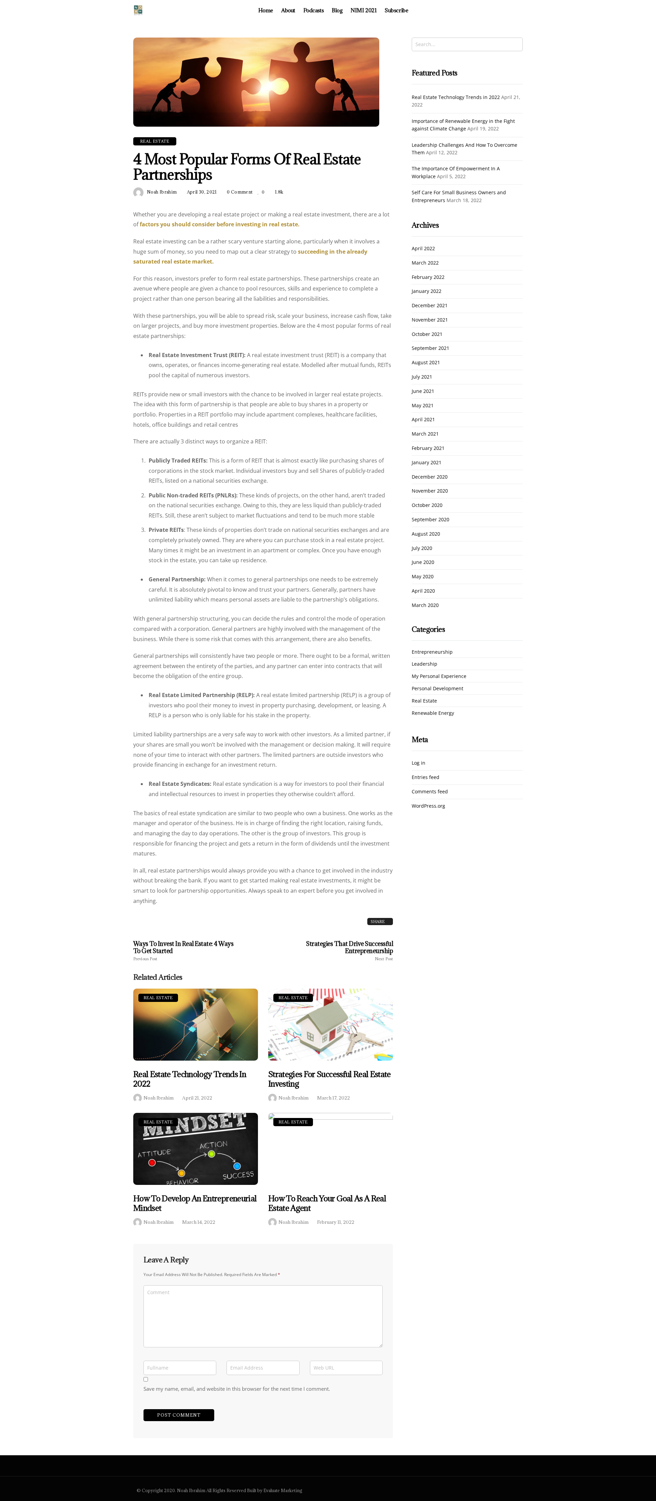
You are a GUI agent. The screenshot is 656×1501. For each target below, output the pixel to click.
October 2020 (427, 505)
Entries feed (425, 777)
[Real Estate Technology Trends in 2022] (195, 1025)
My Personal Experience (439, 676)
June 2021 (423, 391)
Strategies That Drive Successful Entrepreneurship (349, 950)
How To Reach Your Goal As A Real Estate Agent (327, 1203)
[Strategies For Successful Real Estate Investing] (330, 1025)
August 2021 (426, 363)
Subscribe (396, 10)
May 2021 (423, 406)
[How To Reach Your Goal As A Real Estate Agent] (330, 1149)
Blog (337, 10)
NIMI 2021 (364, 10)
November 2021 (430, 320)
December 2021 (430, 306)
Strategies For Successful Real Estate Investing (329, 1079)
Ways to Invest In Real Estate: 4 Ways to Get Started (183, 950)
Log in (418, 763)
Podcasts (313, 10)
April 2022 (423, 249)
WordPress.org (428, 806)
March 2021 (425, 434)
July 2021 (422, 377)
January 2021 (426, 463)
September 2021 (430, 348)
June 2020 (423, 562)
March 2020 (425, 605)
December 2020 (430, 477)
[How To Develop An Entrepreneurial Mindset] (195, 1149)
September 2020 (430, 520)
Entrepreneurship (432, 652)
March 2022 (425, 263)
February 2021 (428, 448)
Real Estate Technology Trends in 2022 (189, 1079)
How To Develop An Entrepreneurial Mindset (195, 1203)
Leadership (424, 664)
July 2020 (422, 548)
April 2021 (423, 420)
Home (265, 10)
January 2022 (426, 291)
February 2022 (428, 277)
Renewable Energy (433, 713)
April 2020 (423, 591)
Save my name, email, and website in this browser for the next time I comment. (237, 1388)
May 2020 (423, 577)
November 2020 (430, 491)
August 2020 (426, 534)
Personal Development (437, 689)
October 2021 (427, 334)
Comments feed (430, 792)
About (288, 10)
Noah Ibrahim (159, 1098)
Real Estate (158, 997)
